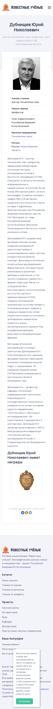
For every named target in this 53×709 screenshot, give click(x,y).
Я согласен (24, 701)
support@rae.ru (10, 696)
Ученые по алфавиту (13, 594)
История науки (10, 612)
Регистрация (9, 649)
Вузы (4, 617)
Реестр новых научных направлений (21, 630)
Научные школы (10, 607)
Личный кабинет (11, 644)
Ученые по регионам (13, 589)
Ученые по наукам (11, 585)
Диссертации (9, 626)
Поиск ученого (10, 580)
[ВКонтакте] (22, 512)
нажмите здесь (23, 694)
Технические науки (22, 136)
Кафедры (7, 621)
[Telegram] (30, 512)
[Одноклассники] (26, 512)
